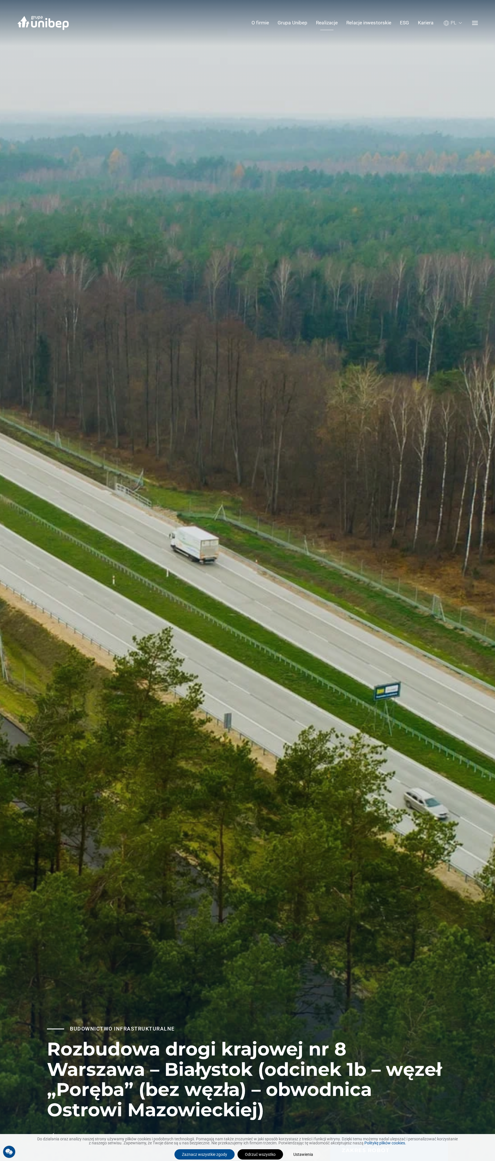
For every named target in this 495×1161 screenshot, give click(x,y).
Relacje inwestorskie (368, 23)
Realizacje (327, 23)
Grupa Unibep (292, 23)
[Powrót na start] (43, 22)
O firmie (260, 23)
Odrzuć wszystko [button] (260, 1154)
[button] (452, 23)
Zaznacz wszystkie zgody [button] (204, 1154)
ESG (404, 23)
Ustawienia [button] (303, 1154)
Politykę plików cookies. (385, 1143)
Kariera (426, 23)
